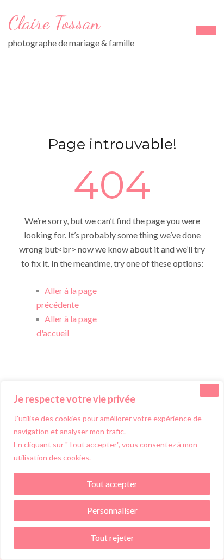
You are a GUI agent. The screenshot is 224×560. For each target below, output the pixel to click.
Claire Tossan (54, 22)
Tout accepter (112, 483)
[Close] (209, 390)
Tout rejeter (112, 537)
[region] (112, 470)
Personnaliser (112, 510)
